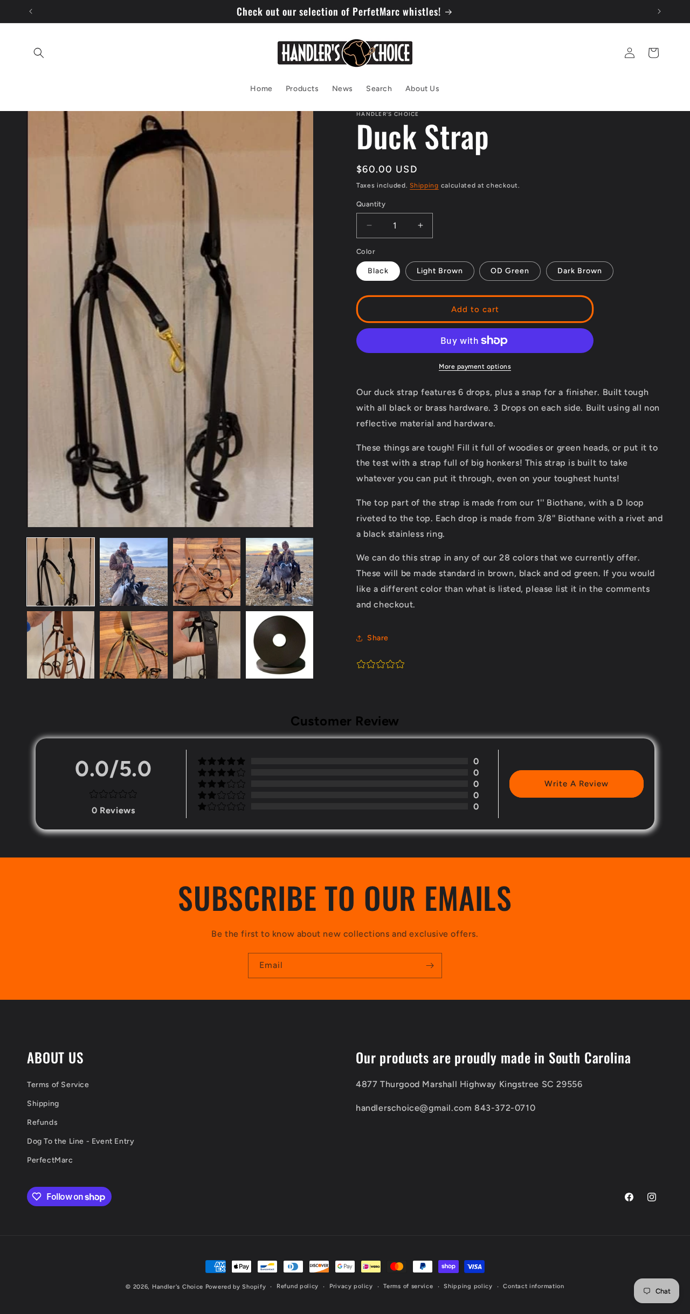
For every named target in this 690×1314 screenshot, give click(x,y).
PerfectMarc (50, 1160)
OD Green (510, 270)
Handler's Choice (177, 1286)
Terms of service (408, 1286)
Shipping (424, 185)
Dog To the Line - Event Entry (80, 1141)
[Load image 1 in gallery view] (60, 571)
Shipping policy (468, 1286)
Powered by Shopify (235, 1286)
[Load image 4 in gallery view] (279, 571)
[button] (39, 53)
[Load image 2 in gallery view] (133, 571)
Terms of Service (58, 1084)
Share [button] (378, 637)
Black (378, 270)
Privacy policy (351, 1286)
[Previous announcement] (31, 11)
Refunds (42, 1122)
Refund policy (298, 1286)
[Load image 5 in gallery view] (60, 645)
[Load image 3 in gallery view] (206, 571)
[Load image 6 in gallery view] (133, 645)
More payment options (475, 366)
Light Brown (440, 270)
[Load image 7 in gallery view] (206, 645)
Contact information (533, 1286)
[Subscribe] (429, 965)
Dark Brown (579, 270)
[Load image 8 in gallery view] (279, 645)
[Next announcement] (659, 11)
